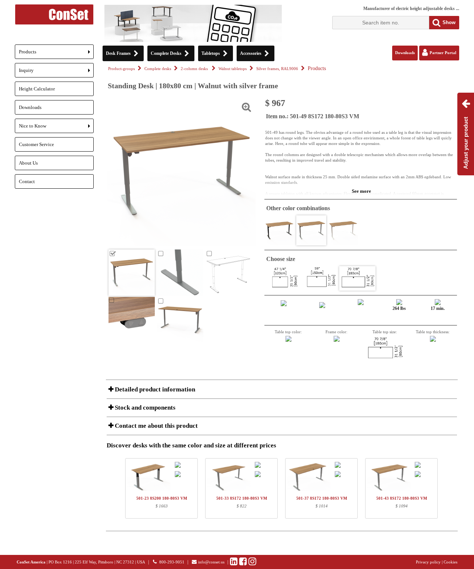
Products (56, 54)
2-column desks (195, 69)
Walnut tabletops (232, 69)
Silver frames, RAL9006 (277, 69)
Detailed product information (154, 389)
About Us (28, 163)
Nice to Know (56, 128)
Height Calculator (37, 89)
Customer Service (36, 144)
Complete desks (157, 69)
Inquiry (56, 72)
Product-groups (121, 69)
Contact (27, 181)
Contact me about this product (155, 425)
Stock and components (144, 407)
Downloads (30, 107)
